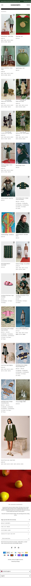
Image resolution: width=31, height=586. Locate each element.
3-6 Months (25, 203)
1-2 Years (10, 300)
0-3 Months (18, 203)
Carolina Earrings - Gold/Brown (7, 234)
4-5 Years (23, 206)
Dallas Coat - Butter (20, 101)
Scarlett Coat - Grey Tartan (6, 133)
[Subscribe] (29, 538)
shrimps (13, 559)
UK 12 (12, 40)
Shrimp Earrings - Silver (21, 401)
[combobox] (15, 571)
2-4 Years (3, 302)
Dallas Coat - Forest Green (6, 101)
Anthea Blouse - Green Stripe (7, 36)
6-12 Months (19, 205)
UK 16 (5, 41)
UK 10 (8, 40)
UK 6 (2, 40)
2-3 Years (18, 206)
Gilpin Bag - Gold (19, 36)
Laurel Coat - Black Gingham (7, 365)
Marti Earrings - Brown (20, 165)
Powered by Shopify (15, 561)
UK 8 (5, 40)
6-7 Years (18, 208)
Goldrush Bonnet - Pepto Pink (7, 198)
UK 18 (9, 41)
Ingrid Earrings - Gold (20, 68)
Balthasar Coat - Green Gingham (22, 133)
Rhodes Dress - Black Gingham (22, 328)
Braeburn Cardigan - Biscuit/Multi (23, 263)
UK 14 (2, 41)
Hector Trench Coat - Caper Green (8, 460)
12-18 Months (26, 205)
